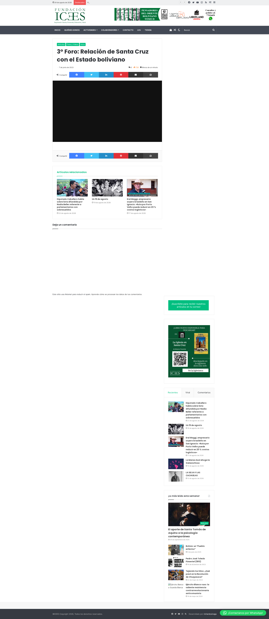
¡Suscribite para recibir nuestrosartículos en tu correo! (188, 305)
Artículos (61, 44)
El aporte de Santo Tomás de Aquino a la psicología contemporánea (187, 533)
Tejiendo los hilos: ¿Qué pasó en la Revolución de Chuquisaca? (198, 574)
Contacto (128, 30)
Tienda (148, 30)
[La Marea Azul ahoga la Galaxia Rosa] (176, 464)
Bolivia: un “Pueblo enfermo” (195, 547)
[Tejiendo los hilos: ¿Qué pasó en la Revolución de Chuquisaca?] (176, 575)
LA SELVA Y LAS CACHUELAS (193, 474)
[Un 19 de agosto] (107, 187)
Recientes (173, 392)
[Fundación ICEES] (78, 15)
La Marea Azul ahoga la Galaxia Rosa (198, 461)
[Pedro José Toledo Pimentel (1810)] (176, 562)
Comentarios (204, 392)
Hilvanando (92, 2)
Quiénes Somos (72, 30)
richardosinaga (210, 614)
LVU (139, 30)
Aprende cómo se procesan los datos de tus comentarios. (116, 294)
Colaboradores (109, 30)
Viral (187, 392)
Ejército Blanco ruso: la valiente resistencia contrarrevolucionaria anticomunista (197, 589)
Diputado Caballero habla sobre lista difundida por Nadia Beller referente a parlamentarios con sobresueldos (70, 204)
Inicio (57, 30)
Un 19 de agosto (100, 199)
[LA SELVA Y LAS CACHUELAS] (176, 476)
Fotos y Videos (72, 44)
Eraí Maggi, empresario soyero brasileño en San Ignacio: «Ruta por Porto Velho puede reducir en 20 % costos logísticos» (141, 204)
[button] (243, 613)
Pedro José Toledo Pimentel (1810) (195, 560)
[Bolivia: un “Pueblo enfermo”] (176, 550)
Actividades (90, 30)
